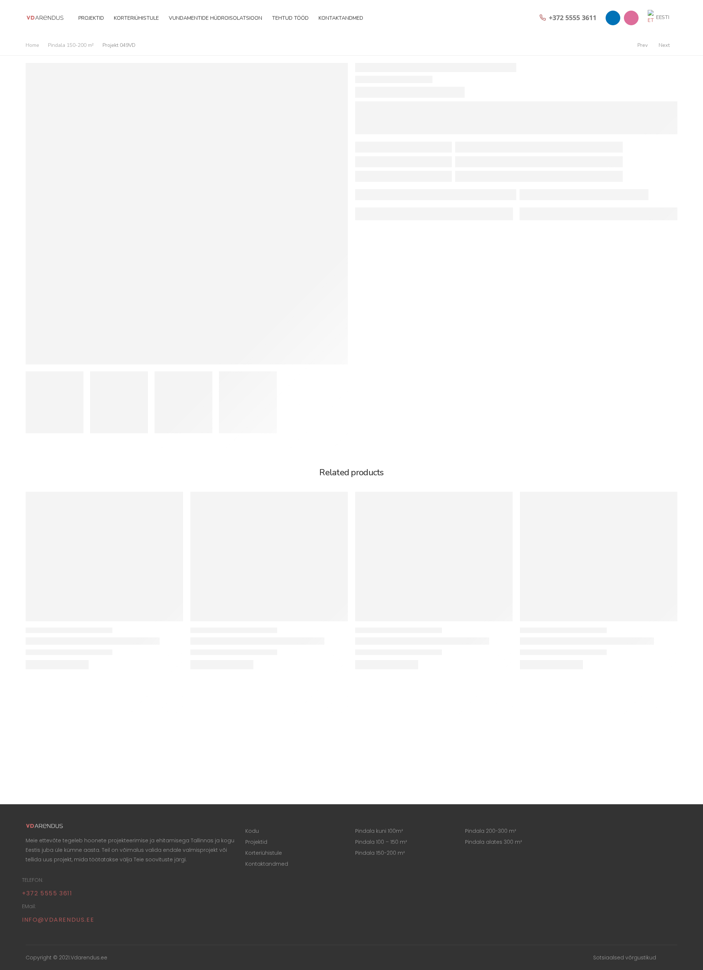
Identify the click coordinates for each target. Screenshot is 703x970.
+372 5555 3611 (47, 893)
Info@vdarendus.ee (58, 919)
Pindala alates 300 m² (493, 842)
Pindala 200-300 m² (490, 831)
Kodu (252, 831)
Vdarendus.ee (89, 957)
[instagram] (631, 18)
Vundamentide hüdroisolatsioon (215, 18)
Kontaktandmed (341, 18)
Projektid (91, 18)
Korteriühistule (136, 18)
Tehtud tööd (290, 18)
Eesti (662, 17)
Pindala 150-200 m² (71, 45)
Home (32, 45)
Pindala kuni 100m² (379, 831)
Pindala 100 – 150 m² (381, 842)
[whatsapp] (613, 18)
